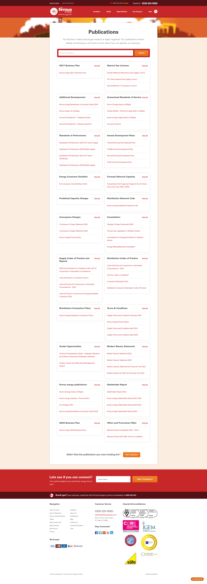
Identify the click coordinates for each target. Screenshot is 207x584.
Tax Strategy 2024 (66, 405)
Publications (74, 516)
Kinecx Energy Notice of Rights (119, 104)
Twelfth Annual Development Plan (120, 149)
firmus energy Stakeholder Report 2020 (122, 411)
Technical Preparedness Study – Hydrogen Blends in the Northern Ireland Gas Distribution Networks (79, 355)
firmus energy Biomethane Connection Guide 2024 (78, 104)
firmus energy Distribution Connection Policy (76, 315)
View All (97, 66)
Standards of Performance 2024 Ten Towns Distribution (75, 157)
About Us (73, 513)
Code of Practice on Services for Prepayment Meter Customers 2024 (78, 295)
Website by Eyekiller (151, 574)
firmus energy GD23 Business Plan (72, 430)
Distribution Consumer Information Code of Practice (126, 288)
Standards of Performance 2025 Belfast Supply (77, 149)
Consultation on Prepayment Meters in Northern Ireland (125, 238)
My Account (53, 528)
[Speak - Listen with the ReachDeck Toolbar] (197, 579)
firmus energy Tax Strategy (69, 111)
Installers (96, 12)
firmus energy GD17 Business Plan (72, 73)
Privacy (52, 531)
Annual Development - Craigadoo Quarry (75, 117)
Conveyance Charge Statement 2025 (73, 231)
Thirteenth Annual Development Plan (121, 143)
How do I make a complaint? (118, 275)
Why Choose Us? (55, 522)
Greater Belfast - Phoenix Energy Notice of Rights (126, 111)
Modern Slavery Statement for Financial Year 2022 (126, 367)
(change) (125, 3)
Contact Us (136, 3)
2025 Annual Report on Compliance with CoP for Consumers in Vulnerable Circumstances (77, 269)
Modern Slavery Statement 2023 (119, 360)
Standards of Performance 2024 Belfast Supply (77, 165)
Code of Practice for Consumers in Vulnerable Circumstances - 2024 (76, 285)
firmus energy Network (57, 516)
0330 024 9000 (149, 3)
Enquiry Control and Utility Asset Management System (76, 364)
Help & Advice (122, 12)
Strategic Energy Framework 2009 (120, 224)
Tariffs (108, 12)
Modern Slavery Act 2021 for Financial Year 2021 (125, 373)
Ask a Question (131, 455)
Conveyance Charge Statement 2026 (73, 224)
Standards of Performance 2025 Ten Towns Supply (78, 143)
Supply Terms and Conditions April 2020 (122, 335)
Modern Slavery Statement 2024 (119, 354)
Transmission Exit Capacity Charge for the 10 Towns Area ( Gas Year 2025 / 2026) (127, 185)
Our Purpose (137, 12)
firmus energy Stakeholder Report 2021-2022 (124, 398)
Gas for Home (54, 3)
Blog (71, 519)
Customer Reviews (76, 525)
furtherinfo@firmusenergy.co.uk (105, 515)
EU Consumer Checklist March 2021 (73, 184)
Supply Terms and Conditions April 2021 (122, 328)
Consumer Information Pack (117, 281)
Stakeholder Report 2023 (116, 392)
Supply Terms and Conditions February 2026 (124, 315)
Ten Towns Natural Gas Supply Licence (122, 79)
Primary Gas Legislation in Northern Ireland (123, 231)
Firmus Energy (61, 11)
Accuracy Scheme (114, 124)
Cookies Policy (67, 574)
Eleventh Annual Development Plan (120, 156)
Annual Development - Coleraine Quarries (75, 124)
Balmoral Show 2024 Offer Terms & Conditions (125, 437)
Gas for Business (68, 3)
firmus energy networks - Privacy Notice (74, 398)
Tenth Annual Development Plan (119, 162)
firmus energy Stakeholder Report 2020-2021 (124, 405)
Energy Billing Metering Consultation (121, 247)
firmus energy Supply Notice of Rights (121, 117)
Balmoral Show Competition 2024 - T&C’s (123, 430)
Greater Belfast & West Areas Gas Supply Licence (126, 73)
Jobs (150, 12)
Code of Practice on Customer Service (74, 278)
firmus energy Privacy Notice (70, 237)
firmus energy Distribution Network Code (122, 206)
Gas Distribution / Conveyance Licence (122, 86)
